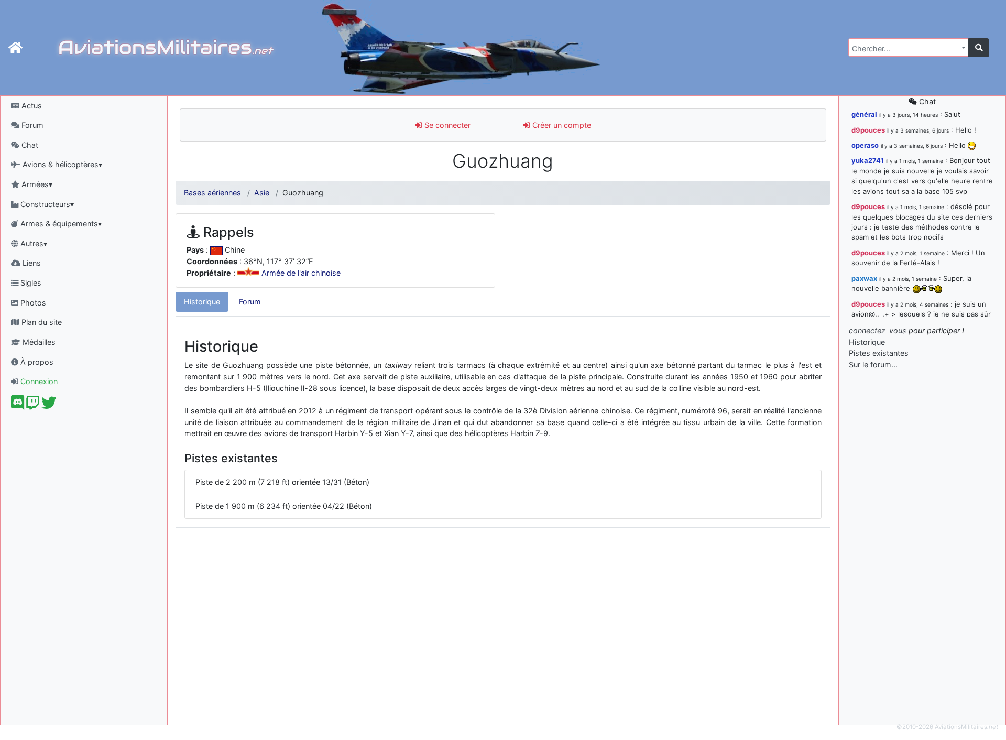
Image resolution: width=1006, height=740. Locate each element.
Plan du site (40, 322)
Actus (30, 105)
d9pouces (868, 130)
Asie (261, 192)
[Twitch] (32, 405)
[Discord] (17, 405)
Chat (28, 144)
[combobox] (908, 47)
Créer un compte (560, 125)
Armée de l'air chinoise (301, 273)
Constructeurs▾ (46, 204)
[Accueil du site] (15, 48)
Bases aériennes (212, 192)
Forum (31, 125)
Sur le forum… (873, 364)
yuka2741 (867, 160)
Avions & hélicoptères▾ (61, 164)
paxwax (864, 278)
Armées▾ (35, 184)
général (864, 114)
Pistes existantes (879, 353)
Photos (32, 302)
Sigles (29, 282)
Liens (30, 262)
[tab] (202, 302)
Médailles (38, 342)
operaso (865, 145)
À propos (35, 361)
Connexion (38, 381)
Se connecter (446, 125)
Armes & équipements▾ (60, 223)
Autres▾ (32, 243)
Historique (202, 301)
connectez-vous (877, 330)
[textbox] (905, 48)
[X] (49, 405)
